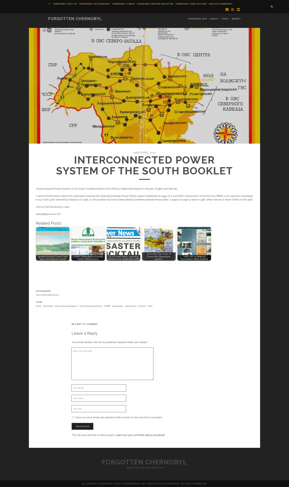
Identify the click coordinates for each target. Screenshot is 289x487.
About (214, 19)
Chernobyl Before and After (155, 4)
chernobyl (48, 306)
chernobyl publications (91, 306)
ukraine (142, 306)
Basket (236, 19)
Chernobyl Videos (123, 4)
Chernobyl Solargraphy (94, 4)
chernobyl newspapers (66, 306)
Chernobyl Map (197, 19)
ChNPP (107, 306)
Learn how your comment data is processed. (140, 435)
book (38, 306)
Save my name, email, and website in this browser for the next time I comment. (118, 417)
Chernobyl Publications (191, 4)
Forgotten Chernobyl (75, 18)
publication (131, 306)
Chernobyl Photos (65, 4)
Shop (225, 19)
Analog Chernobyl (221, 4)
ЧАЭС (150, 306)
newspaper (117, 306)
